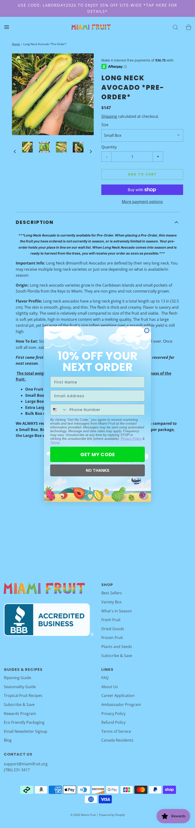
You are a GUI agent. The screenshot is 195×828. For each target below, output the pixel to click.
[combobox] (58, 409)
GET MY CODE (97, 454)
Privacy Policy (131, 438)
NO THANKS (97, 470)
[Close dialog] (146, 330)
